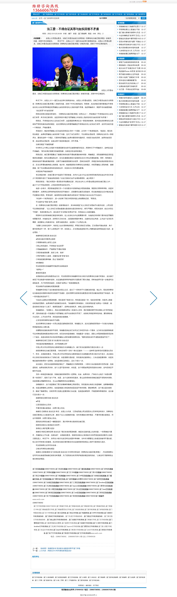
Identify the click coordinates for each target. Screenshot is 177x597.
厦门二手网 (38, 580)
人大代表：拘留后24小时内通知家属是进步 (55, 551)
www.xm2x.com (38, 499)
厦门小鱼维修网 (49, 577)
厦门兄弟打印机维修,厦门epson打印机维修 (64, 526)
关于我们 (96, 585)
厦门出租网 (131, 577)
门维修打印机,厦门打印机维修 (97, 520)
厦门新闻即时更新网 (51, 18)
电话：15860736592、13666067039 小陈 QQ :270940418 (73, 536)
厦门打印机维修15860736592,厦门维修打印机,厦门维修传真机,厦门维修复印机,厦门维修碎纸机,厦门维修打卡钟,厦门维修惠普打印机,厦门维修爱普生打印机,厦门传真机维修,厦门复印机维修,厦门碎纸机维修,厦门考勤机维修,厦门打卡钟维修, (72, 509)
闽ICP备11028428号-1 (88, 595)
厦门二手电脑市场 (70, 580)
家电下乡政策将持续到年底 (129, 62)
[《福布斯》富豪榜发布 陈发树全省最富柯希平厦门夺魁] (153, 299)
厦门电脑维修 (48, 14)
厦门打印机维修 (37, 577)
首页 (40, 18)
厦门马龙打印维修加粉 (73, 516)
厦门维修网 (101, 577)
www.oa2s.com (96, 533)
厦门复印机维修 (83, 580)
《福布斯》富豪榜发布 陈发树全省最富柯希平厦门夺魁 (59, 548)
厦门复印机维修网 (112, 577)
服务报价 (89, 585)
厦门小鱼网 (83, 577)
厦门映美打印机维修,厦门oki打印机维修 (83, 530)
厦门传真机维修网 (61, 577)
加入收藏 (132, 2)
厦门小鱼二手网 (58, 580)
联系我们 (81, 585)
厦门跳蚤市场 (47, 580)
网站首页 (36, 14)
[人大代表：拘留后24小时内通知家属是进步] (24, 299)
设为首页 (139, 2)
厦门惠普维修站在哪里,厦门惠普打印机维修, (60, 523)
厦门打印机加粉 (94, 580)
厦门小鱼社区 (92, 577)
